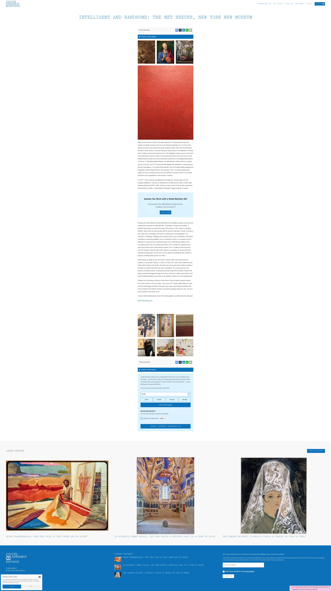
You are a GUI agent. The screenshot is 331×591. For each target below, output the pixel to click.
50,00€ (159, 399)
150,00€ (184, 399)
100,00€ (171, 399)
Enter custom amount (165, 405)
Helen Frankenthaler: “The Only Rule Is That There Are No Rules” (46, 537)
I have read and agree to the (239, 571)
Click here (165, 212)
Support (319, 3)
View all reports (316, 450)
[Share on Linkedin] (183, 30)
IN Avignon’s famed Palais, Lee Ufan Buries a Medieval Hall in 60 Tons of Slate (164, 537)
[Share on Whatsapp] (187, 30)
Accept (12, 586)
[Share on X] (180, 30)
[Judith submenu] (312, 3)
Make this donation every (151, 418)
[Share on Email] (190, 30)
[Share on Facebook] (176, 30)
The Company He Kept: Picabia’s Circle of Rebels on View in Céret (264, 537)
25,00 (146, 399)
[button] (40, 577)
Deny (31, 586)
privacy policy (249, 571)
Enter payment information (165, 426)
